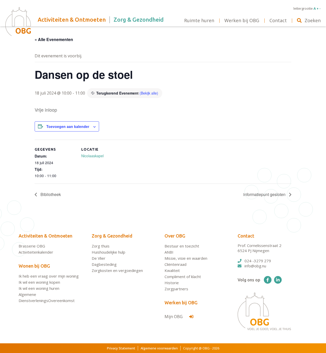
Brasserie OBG (32, 246)
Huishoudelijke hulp (108, 252)
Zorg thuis (101, 246)
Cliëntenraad (175, 264)
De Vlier (98, 258)
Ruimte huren (199, 20)
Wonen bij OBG (34, 265)
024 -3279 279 (257, 260)
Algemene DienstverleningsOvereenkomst (47, 297)
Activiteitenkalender (36, 252)
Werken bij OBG (181, 302)
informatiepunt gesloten (265, 194)
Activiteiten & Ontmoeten (45, 235)
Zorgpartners (176, 288)
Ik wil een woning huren (39, 288)
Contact (246, 235)
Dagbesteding (104, 264)
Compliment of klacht (183, 276)
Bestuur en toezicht (182, 246)
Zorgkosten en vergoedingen (117, 270)
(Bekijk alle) (149, 93)
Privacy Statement (121, 348)
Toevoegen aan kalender (67, 126)
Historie (172, 282)
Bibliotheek (50, 194)
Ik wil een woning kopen (39, 282)
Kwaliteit (172, 270)
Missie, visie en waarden (186, 258)
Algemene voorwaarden (159, 348)
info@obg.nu (255, 265)
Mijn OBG (174, 316)
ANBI (169, 252)
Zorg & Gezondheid (112, 235)
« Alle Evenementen (54, 39)
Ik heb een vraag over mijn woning (49, 276)
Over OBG (175, 235)
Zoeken (313, 20)
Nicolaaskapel (92, 155)
